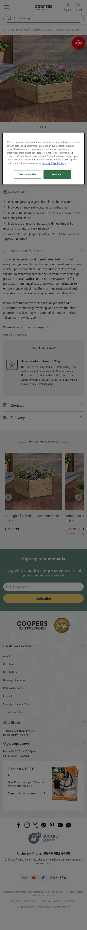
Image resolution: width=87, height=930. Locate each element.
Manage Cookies (27, 174)
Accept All (57, 174)
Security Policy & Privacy (54, 163)
